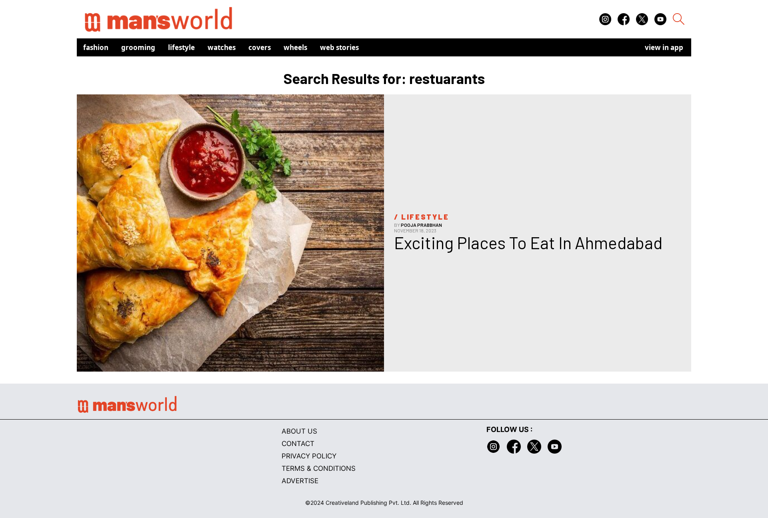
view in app (664, 47)
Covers (259, 47)
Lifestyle (181, 47)
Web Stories (339, 47)
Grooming (138, 47)
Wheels (295, 47)
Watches (222, 47)
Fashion (95, 47)
